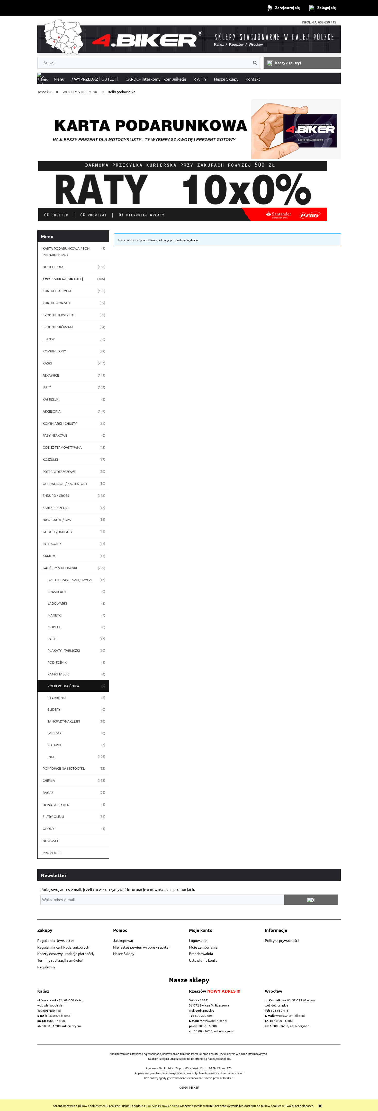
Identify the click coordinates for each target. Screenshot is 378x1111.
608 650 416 (280, 1010)
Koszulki (50, 459)
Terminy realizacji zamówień (60, 960)
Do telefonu (54, 266)
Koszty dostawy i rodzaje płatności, (65, 953)
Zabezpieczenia (56, 507)
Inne (51, 756)
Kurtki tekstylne (57, 291)
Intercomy (52, 543)
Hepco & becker (56, 804)
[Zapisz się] (311, 900)
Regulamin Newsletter (55, 940)
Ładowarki (57, 603)
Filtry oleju (53, 816)
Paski (52, 639)
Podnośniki (58, 662)
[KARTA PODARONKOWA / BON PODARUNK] (189, 127)
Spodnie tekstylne (59, 315)
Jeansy (49, 339)
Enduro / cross (56, 495)
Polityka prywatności (282, 940)
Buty (47, 387)
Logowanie (198, 940)
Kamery (49, 555)
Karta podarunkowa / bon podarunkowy (66, 251)
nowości (50, 840)
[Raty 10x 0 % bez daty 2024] (189, 191)
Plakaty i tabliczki (64, 650)
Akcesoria (52, 411)
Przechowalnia (201, 953)
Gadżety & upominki (60, 568)
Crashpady (57, 591)
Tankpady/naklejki (64, 721)
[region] (189, 191)
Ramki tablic (58, 674)
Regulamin (46, 967)
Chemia (49, 780)
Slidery (54, 709)
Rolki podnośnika (63, 686)
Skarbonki (57, 698)
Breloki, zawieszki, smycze (70, 580)
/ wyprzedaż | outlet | (63, 278)
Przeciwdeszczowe (59, 471)
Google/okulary (58, 532)
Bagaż (48, 792)
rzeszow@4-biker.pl (213, 1021)
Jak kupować (123, 940)
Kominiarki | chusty (60, 423)
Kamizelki (51, 399)
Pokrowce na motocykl (64, 768)
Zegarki (54, 745)
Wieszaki (55, 733)
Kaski (47, 363)
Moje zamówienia (203, 947)
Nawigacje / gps (57, 519)
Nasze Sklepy (123, 953)
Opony (48, 828)
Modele (54, 627)
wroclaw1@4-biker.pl (290, 1015)
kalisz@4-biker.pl (59, 1015)
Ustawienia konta (203, 960)
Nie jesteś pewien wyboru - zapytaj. (141, 947)
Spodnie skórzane (58, 327)
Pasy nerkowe (55, 435)
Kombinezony (54, 351)
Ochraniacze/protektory (65, 483)
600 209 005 (204, 1015)
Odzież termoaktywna (62, 447)
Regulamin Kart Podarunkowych (63, 947)
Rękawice (51, 375)
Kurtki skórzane (57, 303)
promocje (51, 852)
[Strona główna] (189, 37)
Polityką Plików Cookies (162, 1106)
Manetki (55, 615)
